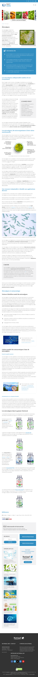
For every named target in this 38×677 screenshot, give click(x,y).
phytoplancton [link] (24, 109)
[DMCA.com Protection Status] (19, 669)
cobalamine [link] (28, 177)
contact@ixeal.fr (10, 650)
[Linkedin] (20, 661)
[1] (25, 271)
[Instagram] (17, 661)
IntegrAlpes (8, 672)
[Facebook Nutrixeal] (27, 1)
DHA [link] (8, 332)
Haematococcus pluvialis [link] (12, 303)
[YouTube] (23, 661)
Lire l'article (28, 562)
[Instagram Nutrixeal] (30, 1)
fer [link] (8, 182)
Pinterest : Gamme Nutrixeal (15, 658)
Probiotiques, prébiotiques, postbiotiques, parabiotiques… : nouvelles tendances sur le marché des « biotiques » (10, 561)
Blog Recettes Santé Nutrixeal (15, 656)
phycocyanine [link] (30, 183)
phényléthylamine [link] (5, 464)
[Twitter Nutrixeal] (28, 1)
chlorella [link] (7, 178)
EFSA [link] (8, 311)
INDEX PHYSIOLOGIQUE (27, 543)
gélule (8, 457)
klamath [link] (33, 301)
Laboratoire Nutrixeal (21, 672)
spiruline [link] (4, 237)
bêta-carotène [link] (5, 185)
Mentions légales (32, 674)
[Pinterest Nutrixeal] (32, 1)
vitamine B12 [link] (13, 174)
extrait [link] (10, 332)
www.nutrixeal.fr (4, 652)
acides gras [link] (20, 136)
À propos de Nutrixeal (26, 643)
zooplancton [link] (29, 111)
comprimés (5, 422)
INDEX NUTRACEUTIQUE (28, 536)
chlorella (30, 207)
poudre (10, 420)
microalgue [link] (17, 82)
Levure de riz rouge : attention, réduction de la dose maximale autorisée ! (9, 587)
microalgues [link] (6, 30)
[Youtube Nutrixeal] (36, 1)
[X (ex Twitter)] (15, 661)
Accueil (3, 23)
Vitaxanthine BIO (10, 467)
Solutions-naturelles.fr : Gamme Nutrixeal (17, 657)
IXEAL (15, 672)
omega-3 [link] (8, 161)
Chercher (10, 542)
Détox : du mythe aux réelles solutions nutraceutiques (9, 612)
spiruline (13, 207)
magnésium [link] (12, 182)
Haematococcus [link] (25, 330)
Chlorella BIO (28, 432)
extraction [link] (11, 43)
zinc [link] (23, 182)
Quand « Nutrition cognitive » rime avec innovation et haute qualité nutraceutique (9, 624)
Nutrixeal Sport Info (14, 655)
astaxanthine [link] (8, 45)
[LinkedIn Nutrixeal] (34, 1)
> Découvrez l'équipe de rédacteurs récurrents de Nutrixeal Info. (15, 529)
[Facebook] (12, 661)
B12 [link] (20, 175)
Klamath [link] (6, 322)
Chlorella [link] (4, 434)
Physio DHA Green (19, 489)
